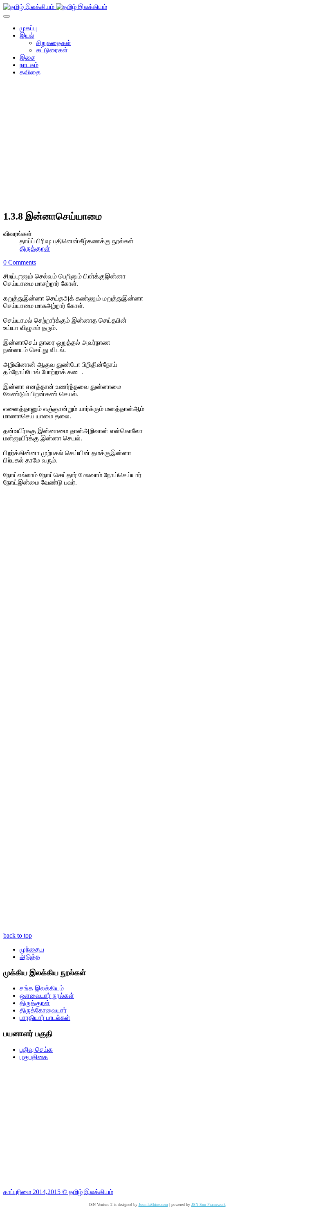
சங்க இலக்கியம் (42, 988)
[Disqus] (157, 609)
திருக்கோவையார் (43, 1010)
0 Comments (19, 262)
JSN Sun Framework (208, 1204)
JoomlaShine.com (153, 1204)
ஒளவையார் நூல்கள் (47, 995)
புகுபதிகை (34, 1056)
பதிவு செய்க (36, 1049)
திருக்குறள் (35, 248)
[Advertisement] (157, 145)
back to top (17, 935)
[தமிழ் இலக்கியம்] (55, 6)
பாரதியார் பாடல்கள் (45, 1017)
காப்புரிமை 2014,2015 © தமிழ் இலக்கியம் (58, 1191)
